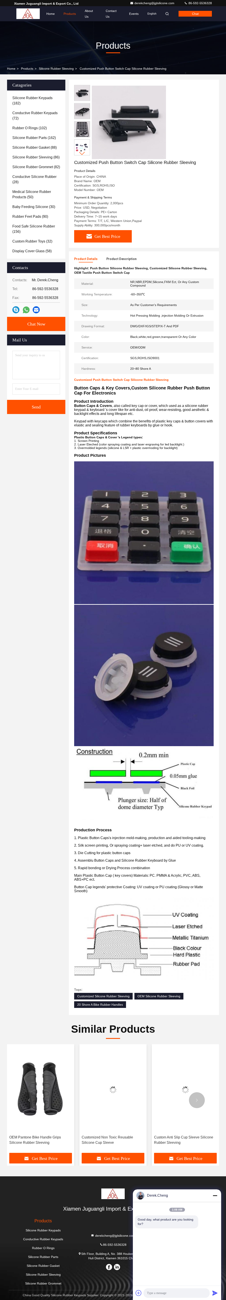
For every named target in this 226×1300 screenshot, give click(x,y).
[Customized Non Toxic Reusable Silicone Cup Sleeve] (40, 1089)
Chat (195, 13)
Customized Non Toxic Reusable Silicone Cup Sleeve (35, 1139)
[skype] (16, 310)
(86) (36, 157)
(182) (32, 100)
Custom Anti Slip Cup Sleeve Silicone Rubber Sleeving (111, 1139)
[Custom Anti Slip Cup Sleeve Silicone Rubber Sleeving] (113, 1089)
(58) (32, 251)
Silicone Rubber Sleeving (56, 68)
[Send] (214, 1293)
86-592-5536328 (200, 3)
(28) (34, 179)
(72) (35, 115)
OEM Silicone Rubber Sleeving (158, 996)
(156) (33, 228)
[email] (36, 310)
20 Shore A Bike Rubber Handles (100, 1004)
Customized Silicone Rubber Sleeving (103, 996)
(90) (30, 216)
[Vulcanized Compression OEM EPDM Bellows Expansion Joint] (185, 1089)
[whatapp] (26, 309)
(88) (34, 147)
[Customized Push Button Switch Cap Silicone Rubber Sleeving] (129, 122)
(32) (32, 241)
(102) (29, 128)
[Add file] (139, 1293)
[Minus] (215, 1195)
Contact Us (111, 13)
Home (50, 13)
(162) (34, 138)
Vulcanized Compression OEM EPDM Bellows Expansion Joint (183, 1139)
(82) (36, 167)
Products (70, 13)
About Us (89, 13)
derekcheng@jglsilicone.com (154, 3)
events (134, 13)
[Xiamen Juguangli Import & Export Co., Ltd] (28, 13)
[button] (82, 153)
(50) (31, 194)
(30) (33, 207)
